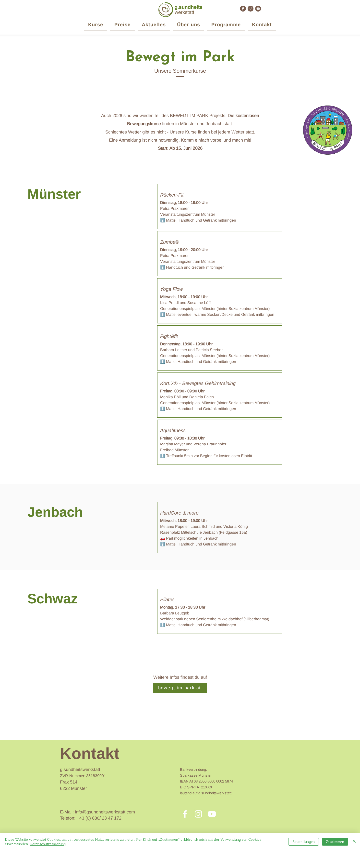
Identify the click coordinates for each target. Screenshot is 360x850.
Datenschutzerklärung (48, 844)
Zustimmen (335, 841)
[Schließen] (354, 841)
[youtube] (258, 9)
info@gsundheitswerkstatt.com (105, 812)
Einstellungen (303, 841)
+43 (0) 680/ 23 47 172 (99, 818)
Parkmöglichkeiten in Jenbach (192, 538)
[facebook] (243, 9)
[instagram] (250, 9)
